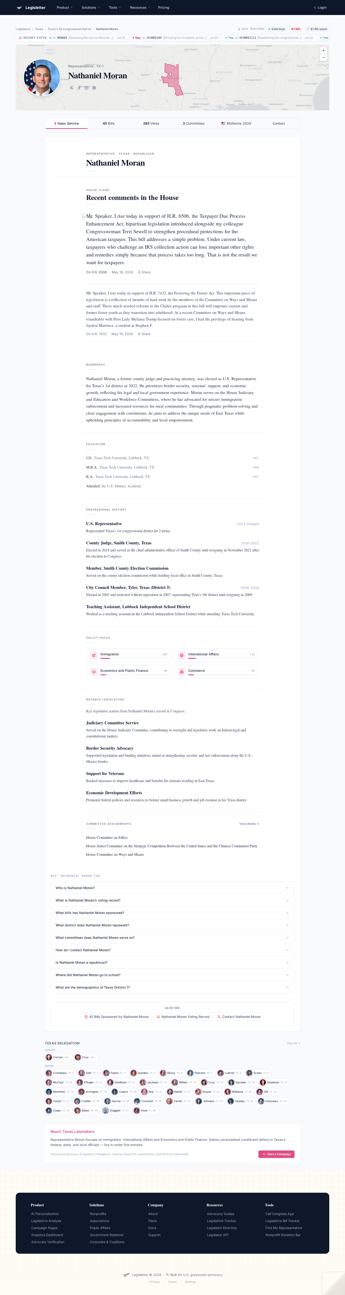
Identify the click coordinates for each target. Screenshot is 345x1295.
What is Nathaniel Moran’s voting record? (88, 900)
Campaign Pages (44, 1228)
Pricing (163, 7)
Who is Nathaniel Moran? (75, 888)
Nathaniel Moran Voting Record (185, 1017)
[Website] (94, 87)
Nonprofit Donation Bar (283, 1235)
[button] (323, 50)
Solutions (89, 7)
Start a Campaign (279, 1154)
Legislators (23, 29)
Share (146, 272)
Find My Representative (283, 1228)
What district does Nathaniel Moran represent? (92, 925)
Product (63, 7)
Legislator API (217, 1235)
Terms (172, 1282)
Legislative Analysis (46, 1221)
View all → (293, 1043)
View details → (249, 823)
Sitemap (190, 1282)
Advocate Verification (47, 1242)
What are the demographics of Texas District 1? (93, 987)
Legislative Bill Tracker (282, 1221)
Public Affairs (100, 1228)
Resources (138, 7)
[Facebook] (79, 87)
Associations (99, 1221)
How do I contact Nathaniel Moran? (83, 950)
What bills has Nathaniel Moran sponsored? (90, 913)
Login (322, 7)
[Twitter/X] (71, 87)
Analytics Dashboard (47, 1235)
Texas (39, 29)
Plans (152, 1221)
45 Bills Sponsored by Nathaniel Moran (119, 1017)
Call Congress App (279, 1214)
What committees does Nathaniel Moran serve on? (95, 938)
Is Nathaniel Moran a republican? (81, 962)
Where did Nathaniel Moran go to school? (88, 975)
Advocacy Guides (220, 1214)
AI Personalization (45, 1214)
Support (154, 1235)
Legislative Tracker (221, 1221)
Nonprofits (98, 1214)
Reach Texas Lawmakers (72, 1131)
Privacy (155, 1282)
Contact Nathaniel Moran (241, 1017)
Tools (113, 7)
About (153, 1214)
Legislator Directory (222, 1228)
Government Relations (106, 1235)
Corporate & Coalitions (107, 1242)
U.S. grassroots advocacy (203, 1275)
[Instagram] (86, 87)
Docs (152, 1228)
